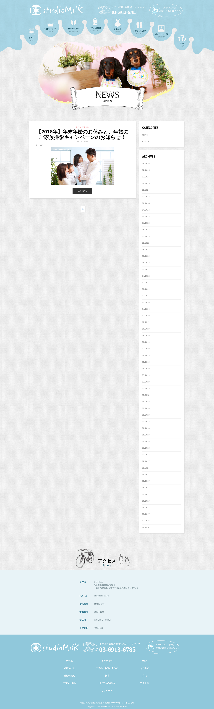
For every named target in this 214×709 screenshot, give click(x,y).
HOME (31, 39)
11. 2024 (145, 190)
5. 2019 (146, 362)
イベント (146, 141)
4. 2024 (146, 210)
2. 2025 (146, 183)
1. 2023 (146, 236)
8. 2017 (146, 488)
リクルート (107, 690)
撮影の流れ (69, 676)
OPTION (139, 32)
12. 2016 (146, 521)
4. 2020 (146, 309)
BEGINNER (73, 29)
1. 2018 (146, 454)
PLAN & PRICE (95, 29)
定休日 (145, 135)
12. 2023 (146, 216)
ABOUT (50, 30)
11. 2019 (145, 322)
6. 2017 (146, 501)
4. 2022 (146, 276)
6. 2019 (146, 355)
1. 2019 (146, 388)
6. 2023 (146, 230)
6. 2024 (146, 203)
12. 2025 (146, 170)
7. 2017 (146, 494)
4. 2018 (146, 441)
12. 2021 (146, 283)
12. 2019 (146, 316)
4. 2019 (146, 369)
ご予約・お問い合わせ (107, 668)
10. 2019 (146, 329)
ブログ (144, 676)
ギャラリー (107, 661)
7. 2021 (146, 296)
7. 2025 (146, 177)
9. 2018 (146, 408)
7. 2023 (146, 223)
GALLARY (161, 35)
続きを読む (82, 191)
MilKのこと (69, 668)
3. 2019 (146, 375)
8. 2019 (146, 342)
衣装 (107, 676)
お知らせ (144, 668)
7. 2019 (146, 349)
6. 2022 (146, 263)
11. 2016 (145, 527)
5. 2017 (146, 507)
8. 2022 (146, 256)
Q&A (182, 44)
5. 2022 (146, 269)
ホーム (69, 661)
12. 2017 (146, 461)
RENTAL (117, 30)
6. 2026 (146, 163)
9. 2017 (146, 481)
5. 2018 (146, 435)
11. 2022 (145, 243)
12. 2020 (146, 302)
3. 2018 (146, 448)
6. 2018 (146, 428)
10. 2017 (146, 474)
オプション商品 (107, 683)
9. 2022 (146, 249)
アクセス (144, 683)
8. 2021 (146, 289)
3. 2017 (146, 514)
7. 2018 (146, 421)
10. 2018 (146, 402)
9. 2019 (146, 336)
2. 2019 (146, 382)
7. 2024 (146, 196)
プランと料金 (69, 683)
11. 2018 (145, 395)
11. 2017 (145, 468)
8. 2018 (146, 415)
